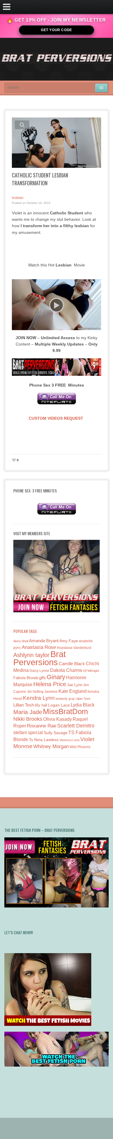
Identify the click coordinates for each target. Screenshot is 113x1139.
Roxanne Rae (41, 726)
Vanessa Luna (69, 740)
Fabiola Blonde (25, 678)
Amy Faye (68, 640)
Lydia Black (82, 704)
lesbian (17, 198)
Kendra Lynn (39, 698)
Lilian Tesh (83, 698)
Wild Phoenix (80, 747)
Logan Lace (59, 705)
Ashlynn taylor (31, 655)
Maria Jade (27, 712)
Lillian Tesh (23, 704)
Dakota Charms (66, 670)
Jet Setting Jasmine (42, 692)
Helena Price (49, 684)
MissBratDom (65, 711)
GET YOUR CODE (56, 30)
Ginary (56, 677)
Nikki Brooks (27, 719)
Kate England (73, 691)
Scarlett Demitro (75, 726)
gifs (42, 677)
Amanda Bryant (44, 640)
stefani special (28, 732)
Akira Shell (20, 641)
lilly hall (41, 705)
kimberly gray (65, 698)
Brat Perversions (39, 658)
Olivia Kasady (57, 719)
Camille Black (72, 663)
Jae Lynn (74, 685)
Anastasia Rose (39, 647)
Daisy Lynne (39, 670)
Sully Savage (56, 732)
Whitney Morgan (51, 746)
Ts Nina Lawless (44, 739)
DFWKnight (91, 670)
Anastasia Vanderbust (74, 647)
